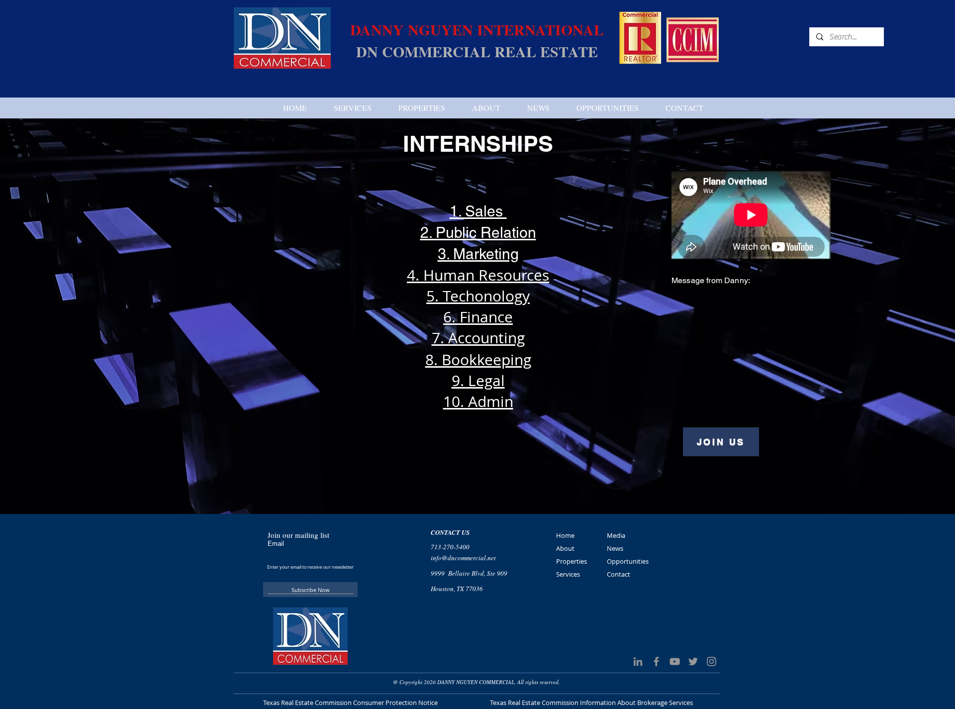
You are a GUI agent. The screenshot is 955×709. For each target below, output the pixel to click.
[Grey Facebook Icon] (656, 661)
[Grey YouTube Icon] (674, 661)
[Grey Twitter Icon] (693, 661)
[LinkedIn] (638, 661)
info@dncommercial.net (463, 557)
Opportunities (628, 561)
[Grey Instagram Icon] (711, 661)
